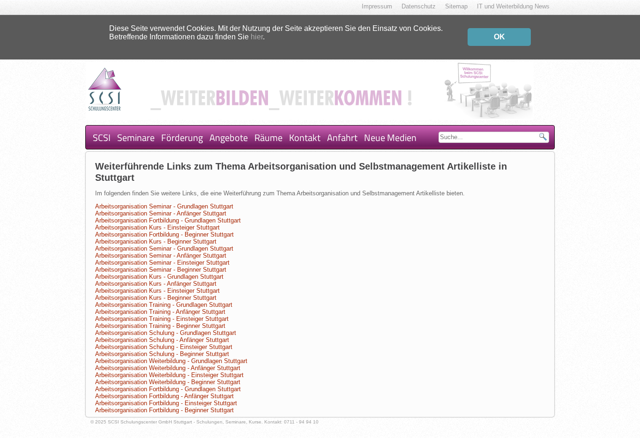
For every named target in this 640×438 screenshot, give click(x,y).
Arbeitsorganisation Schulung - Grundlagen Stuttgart (165, 332)
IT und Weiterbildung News (513, 6)
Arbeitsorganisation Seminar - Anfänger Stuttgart (160, 213)
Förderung (182, 137)
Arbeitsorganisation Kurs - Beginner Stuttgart (155, 241)
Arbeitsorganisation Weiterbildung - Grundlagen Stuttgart (171, 360)
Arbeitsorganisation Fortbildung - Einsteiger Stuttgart (166, 403)
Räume (268, 137)
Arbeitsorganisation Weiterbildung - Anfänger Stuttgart (167, 367)
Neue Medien (390, 137)
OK (499, 37)
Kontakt (304, 137)
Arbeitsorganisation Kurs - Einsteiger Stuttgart (157, 227)
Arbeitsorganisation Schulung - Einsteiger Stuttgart (163, 346)
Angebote (228, 137)
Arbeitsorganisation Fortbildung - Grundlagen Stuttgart (168, 220)
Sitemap (456, 6)
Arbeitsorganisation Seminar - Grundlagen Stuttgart (164, 206)
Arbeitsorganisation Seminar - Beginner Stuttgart (160, 269)
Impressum (377, 6)
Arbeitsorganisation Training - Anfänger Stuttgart (160, 311)
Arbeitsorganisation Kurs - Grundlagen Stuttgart (159, 276)
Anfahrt (342, 137)
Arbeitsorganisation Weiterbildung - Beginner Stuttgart (167, 382)
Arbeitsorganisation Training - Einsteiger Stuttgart (162, 318)
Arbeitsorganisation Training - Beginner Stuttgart (160, 325)
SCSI (102, 137)
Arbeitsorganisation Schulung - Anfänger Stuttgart (162, 339)
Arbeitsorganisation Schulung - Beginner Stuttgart (162, 353)
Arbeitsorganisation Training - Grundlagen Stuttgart (163, 304)
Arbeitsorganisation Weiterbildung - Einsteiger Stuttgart (169, 375)
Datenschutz (419, 6)
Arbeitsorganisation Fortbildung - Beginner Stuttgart (164, 234)
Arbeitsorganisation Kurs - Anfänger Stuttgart (155, 283)
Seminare (136, 137)
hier (257, 37)
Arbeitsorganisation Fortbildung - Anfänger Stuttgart (164, 396)
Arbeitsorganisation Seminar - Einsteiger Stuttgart (162, 262)
